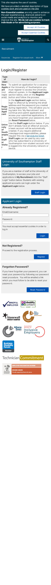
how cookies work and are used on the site (24, 7)
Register (41, 257)
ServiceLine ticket (35, 136)
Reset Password (37, 290)
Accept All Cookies (36, 27)
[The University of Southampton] (25, 40)
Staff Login (40, 192)
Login (42, 236)
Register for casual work (23, 58)
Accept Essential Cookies (33, 32)
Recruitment (8, 49)
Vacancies (5, 58)
